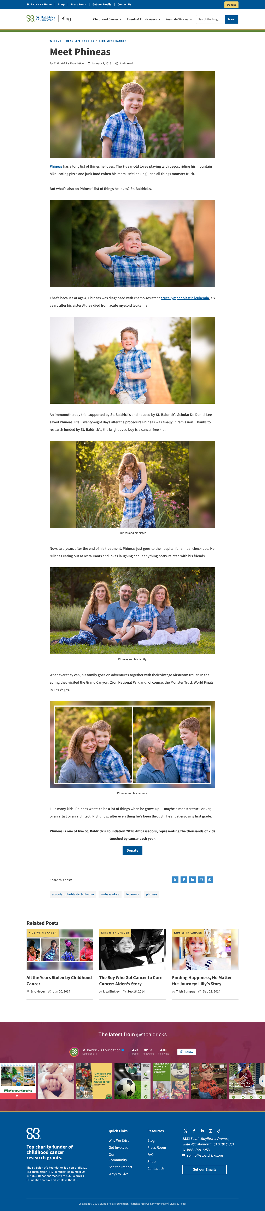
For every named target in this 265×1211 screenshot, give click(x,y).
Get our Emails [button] (204, 1169)
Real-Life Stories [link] (176, 20)
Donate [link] (132, 850)
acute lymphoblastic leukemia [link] (185, 298)
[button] (185, 1131)
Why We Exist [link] (119, 1140)
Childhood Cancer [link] (105, 20)
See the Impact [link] (120, 1167)
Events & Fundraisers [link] (142, 20)
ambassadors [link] (110, 894)
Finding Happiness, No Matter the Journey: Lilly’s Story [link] (202, 980)
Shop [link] (61, 4)
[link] (48, 18)
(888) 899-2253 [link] (198, 1149)
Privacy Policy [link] (160, 1204)
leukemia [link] (132, 894)
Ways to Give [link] (118, 1174)
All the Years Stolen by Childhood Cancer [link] (59, 980)
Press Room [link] (78, 4)
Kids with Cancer (43, 933)
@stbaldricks (151, 1034)
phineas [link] (151, 894)
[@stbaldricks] (74, 1052)
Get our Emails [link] (102, 4)
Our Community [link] (118, 1157)
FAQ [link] (150, 1154)
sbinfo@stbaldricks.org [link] (205, 1155)
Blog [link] (151, 1140)
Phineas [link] (56, 166)
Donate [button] (231, 5)
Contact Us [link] (124, 4)
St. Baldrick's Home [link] (39, 4)
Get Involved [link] (118, 1147)
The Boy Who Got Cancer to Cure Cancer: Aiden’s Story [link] (130, 980)
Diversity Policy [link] (178, 1204)
